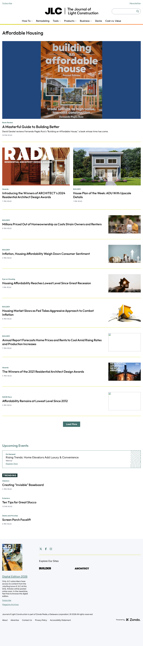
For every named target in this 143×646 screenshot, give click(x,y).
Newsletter (135, 3)
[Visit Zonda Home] (128, 619)
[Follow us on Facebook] (45, 549)
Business (85, 21)
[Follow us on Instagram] (51, 549)
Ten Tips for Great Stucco (19, 502)
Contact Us (27, 620)
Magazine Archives (10, 604)
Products (69, 21)
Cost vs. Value (113, 21)
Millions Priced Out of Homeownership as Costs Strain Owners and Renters (52, 224)
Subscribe (7, 3)
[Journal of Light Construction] (71, 11)
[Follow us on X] (40, 549)
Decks (98, 21)
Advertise (15, 620)
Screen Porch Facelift (16, 520)
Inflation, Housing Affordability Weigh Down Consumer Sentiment (46, 254)
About (5, 620)
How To (26, 21)
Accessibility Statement (60, 620)
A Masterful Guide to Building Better (30, 126)
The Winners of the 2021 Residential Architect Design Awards (43, 372)
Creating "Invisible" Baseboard (23, 485)
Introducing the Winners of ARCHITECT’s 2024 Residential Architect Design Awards (33, 195)
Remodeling (42, 21)
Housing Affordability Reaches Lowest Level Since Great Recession (46, 283)
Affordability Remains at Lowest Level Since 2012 (35, 401)
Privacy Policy (41, 620)
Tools (56, 21)
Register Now (12, 464)
